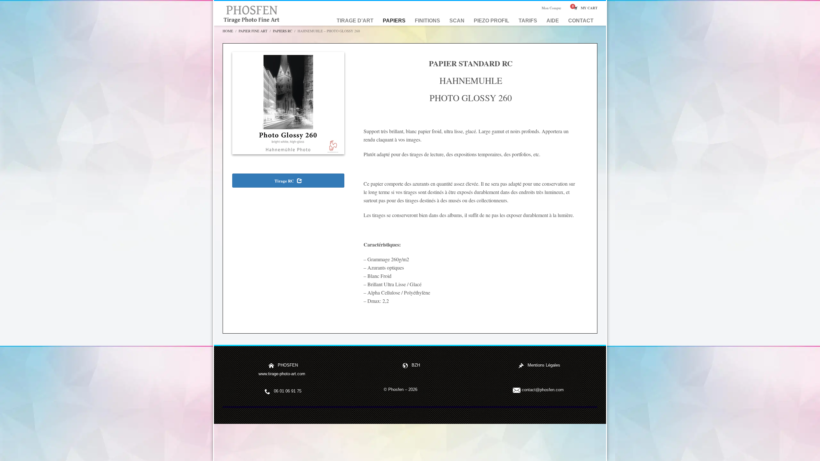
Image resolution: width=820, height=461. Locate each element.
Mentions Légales (544, 365)
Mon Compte (551, 7)
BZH (416, 365)
